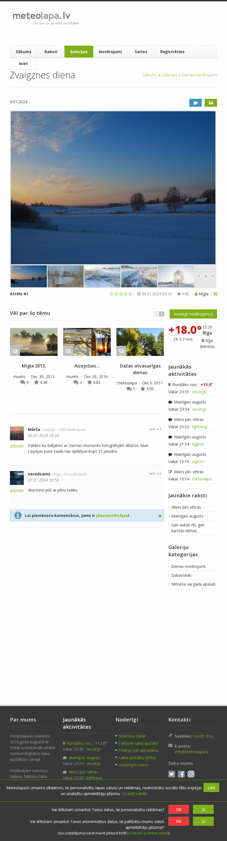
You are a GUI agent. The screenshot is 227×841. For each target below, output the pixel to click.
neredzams (39, 474)
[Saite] (34, 342)
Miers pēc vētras (188, 419)
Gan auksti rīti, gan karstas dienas (188, 527)
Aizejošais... (87, 366)
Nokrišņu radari (132, 736)
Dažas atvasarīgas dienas (140, 369)
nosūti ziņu (203, 736)
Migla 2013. (34, 366)
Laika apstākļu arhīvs (137, 757)
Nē (178, 809)
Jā (203, 809)
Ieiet (23, 63)
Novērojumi (110, 51)
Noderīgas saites (133, 764)
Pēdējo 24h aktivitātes (138, 750)
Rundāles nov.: (192, 384)
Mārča (34, 429)
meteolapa (127, 382)
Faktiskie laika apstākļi (138, 743)
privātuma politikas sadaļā (148, 833)
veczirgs (199, 391)
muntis (20, 376)
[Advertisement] (148, 23)
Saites (141, 51)
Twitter (171, 774)
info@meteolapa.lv (191, 751)
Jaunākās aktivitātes (182, 370)
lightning (199, 426)
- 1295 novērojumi (70, 429)
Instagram (191, 774)
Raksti (51, 51)
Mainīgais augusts (189, 402)
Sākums (24, 51)
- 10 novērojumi (74, 474)
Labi (211, 787)
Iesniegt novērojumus (193, 314)
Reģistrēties (172, 51)
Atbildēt (17, 446)
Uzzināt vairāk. (135, 793)
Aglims (198, 444)
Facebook (181, 774)
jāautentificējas (112, 515)
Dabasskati (181, 575)
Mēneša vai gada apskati (193, 584)
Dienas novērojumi (199, 74)
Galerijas (78, 51)
